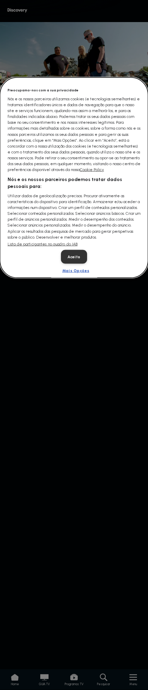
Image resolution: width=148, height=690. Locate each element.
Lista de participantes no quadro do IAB (42, 244)
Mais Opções (75, 270)
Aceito (73, 256)
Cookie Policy (92, 169)
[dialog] (74, 178)
